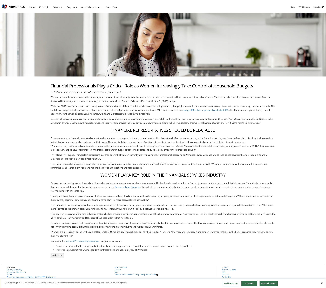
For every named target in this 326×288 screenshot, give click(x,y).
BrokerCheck (318, 7)
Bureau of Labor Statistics (127, 186)
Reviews (225, 274)
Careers (117, 269)
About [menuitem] (32, 7)
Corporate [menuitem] (72, 7)
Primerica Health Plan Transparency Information (135, 274)
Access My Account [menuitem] (91, 7)
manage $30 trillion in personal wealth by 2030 (205, 109)
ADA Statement (120, 267)
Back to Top (57, 255)
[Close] (322, 283)
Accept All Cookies (268, 283)
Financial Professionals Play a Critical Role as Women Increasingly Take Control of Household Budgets (152, 86)
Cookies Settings (231, 283)
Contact (225, 267)
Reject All (249, 283)
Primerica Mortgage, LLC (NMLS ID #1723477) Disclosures (31, 277)
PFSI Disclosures (304, 7)
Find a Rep (226, 277)
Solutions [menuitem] (58, 7)
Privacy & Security (14, 269)
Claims (293, 7)
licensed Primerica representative (82, 240)
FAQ (223, 272)
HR (115, 272)
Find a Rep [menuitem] (111, 7)
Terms (9, 274)
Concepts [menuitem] (44, 7)
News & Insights (229, 269)
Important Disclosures (16, 272)
